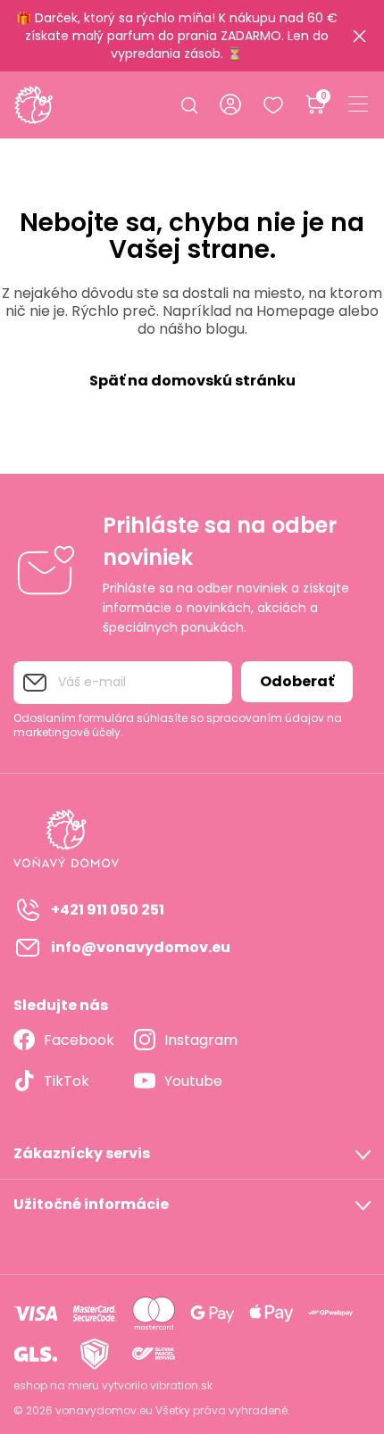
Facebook (79, 1040)
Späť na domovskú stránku (192, 380)
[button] (192, 1154)
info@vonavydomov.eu (140, 947)
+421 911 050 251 (107, 909)
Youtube (193, 1081)
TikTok (66, 1081)
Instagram (201, 1040)
